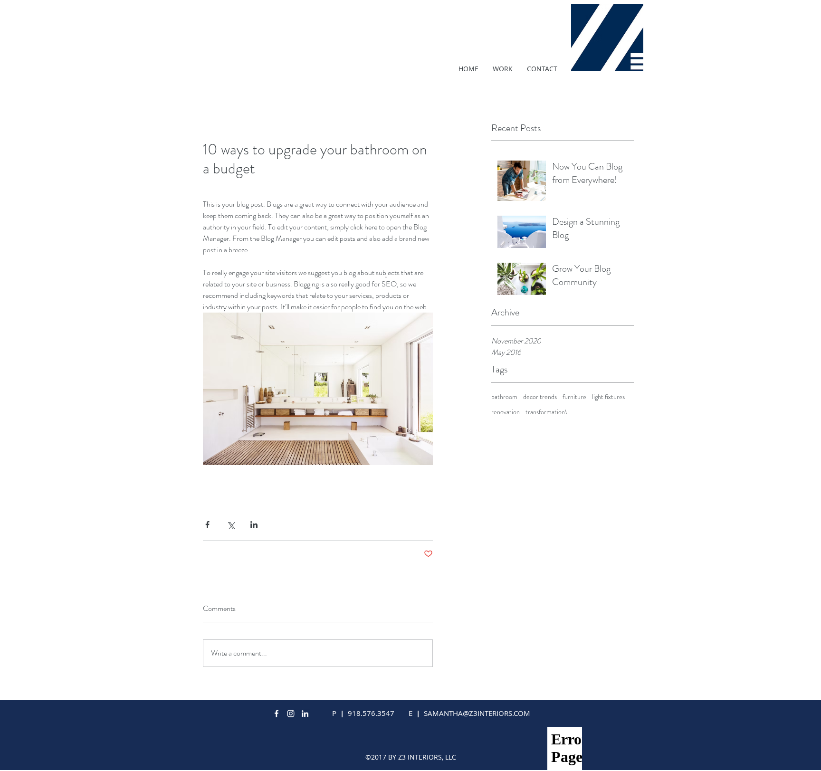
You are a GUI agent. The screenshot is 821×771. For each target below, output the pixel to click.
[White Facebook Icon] (276, 713)
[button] (503, 69)
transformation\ (546, 412)
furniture (574, 396)
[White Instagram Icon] (291, 713)
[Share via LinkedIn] (253, 524)
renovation (505, 412)
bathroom (504, 396)
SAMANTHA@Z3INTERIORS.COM (477, 713)
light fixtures (608, 396)
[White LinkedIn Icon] (305, 713)
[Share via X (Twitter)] (230, 524)
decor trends (540, 396)
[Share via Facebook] (207, 524)
